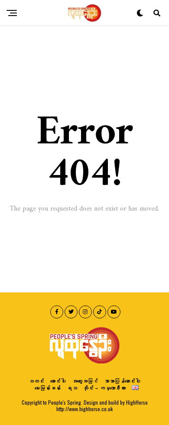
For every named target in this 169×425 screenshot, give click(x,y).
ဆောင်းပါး (58, 380)
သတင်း (36, 380)
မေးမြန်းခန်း (48, 387)
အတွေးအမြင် (85, 380)
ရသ (72, 387)
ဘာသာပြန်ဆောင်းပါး (122, 380)
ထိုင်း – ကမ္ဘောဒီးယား (104, 387)
